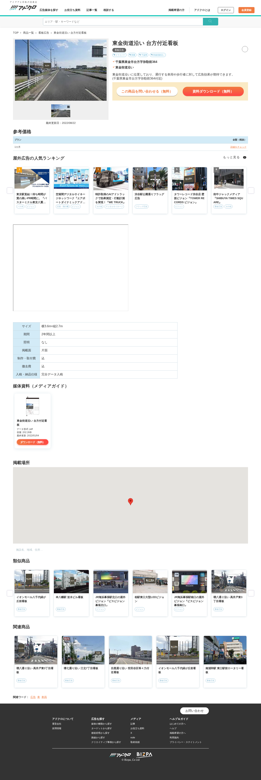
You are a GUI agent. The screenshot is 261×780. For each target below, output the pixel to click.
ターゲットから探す (101, 728)
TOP (16, 32)
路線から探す (98, 737)
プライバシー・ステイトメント (186, 742)
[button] (130, 501)
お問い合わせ (194, 710)
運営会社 (56, 723)
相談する (108, 9)
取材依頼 (135, 742)
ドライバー (120, 55)
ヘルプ (173, 728)
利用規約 (174, 737)
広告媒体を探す (49, 9)
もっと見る (231, 157)
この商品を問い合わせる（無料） (147, 91)
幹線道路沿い (159, 55)
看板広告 (43, 32)
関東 (133, 55)
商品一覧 (28, 32)
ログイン (226, 10)
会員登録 (246, 10)
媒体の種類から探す (101, 723)
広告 (33, 697)
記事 (132, 723)
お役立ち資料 (72, 9)
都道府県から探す (100, 733)
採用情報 (56, 728)
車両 (44, 697)
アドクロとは (202, 9)
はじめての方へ (178, 723)
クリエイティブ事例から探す (106, 742)
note (132, 737)
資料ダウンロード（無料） (213, 91)
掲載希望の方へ (178, 733)
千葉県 (144, 55)
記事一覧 (92, 9)
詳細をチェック (238, 147)
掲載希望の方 (177, 9)
